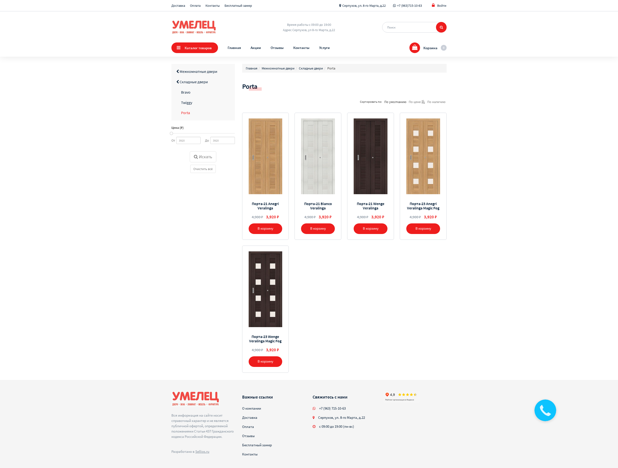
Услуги (324, 47)
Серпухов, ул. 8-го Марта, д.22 (364, 5)
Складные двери (193, 81)
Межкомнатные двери (198, 71)
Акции (256, 47)
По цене (415, 102)
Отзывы (277, 47)
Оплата (195, 5)
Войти (441, 5)
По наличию (436, 102)
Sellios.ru (202, 451)
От (173, 140)
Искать (205, 156)
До (207, 140)
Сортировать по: (371, 101)
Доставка (178, 5)
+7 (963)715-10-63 (409, 5)
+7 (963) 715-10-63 (332, 408)
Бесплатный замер (238, 5)
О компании (251, 408)
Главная (234, 47)
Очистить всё (203, 169)
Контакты (212, 5)
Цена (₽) (177, 127)
